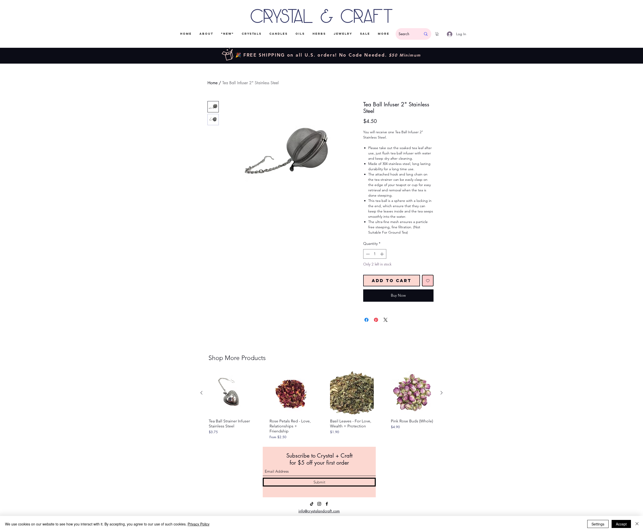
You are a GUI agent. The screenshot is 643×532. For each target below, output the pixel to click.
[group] (321, 405)
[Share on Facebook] (366, 320)
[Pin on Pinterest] (376, 320)
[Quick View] (230, 393)
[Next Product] (442, 393)
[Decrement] (367, 254)
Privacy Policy (198, 523)
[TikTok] (311, 503)
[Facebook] (326, 503)
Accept (621, 523)
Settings (598, 523)
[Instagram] (319, 503)
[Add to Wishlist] (428, 281)
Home (212, 82)
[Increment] (382, 254)
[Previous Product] (201, 393)
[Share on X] (386, 320)
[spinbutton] (375, 254)
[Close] (637, 524)
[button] (437, 34)
